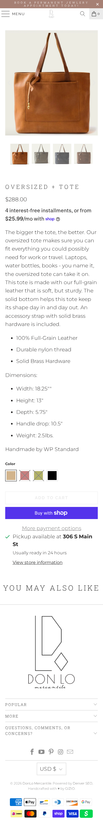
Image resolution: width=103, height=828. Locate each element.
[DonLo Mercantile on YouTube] (42, 752)
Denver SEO (82, 783)
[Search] (82, 13)
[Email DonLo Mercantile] (70, 752)
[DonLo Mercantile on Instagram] (61, 752)
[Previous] (9, 82)
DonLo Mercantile (37, 783)
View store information (38, 562)
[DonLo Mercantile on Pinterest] (51, 752)
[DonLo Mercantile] (51, 13)
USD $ (48, 769)
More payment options (51, 528)
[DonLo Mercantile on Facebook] (32, 752)
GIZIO (70, 788)
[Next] (93, 82)
